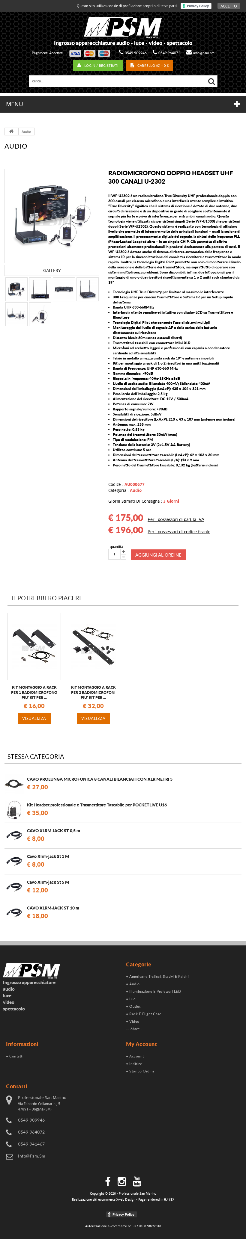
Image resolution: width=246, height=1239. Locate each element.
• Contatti (14, 1056)
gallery (52, 270)
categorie (139, 964)
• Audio (133, 983)
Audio (26, 131)
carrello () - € (153, 65)
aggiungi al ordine (158, 555)
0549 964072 (169, 52)
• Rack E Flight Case (143, 1013)
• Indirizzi (134, 1063)
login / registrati (101, 65)
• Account (135, 1056)
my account (141, 1044)
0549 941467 (31, 1144)
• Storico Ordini (140, 1071)
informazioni (22, 1044)
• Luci (131, 998)
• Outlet (133, 1006)
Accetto (228, 6)
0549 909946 (136, 52)
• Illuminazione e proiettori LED (153, 991)
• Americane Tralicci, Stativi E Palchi (157, 976)
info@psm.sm (203, 52)
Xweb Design (125, 1200)
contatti (16, 1086)
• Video (133, 1021)
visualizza (34, 718)
